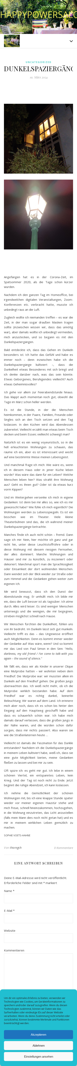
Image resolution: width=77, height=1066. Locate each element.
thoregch (16, 847)
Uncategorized (39, 62)
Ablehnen (39, 1045)
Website (9, 931)
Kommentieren (14, 950)
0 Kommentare (63, 848)
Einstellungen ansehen (38, 1056)
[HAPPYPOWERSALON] (12, 41)
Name (9, 891)
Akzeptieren (38, 1034)
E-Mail (9, 911)
